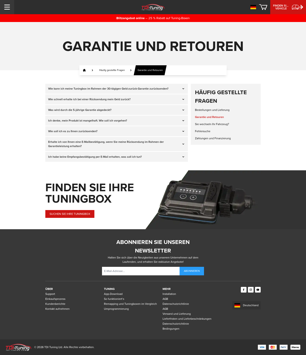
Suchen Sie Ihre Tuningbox (70, 214)
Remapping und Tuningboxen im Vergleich (130, 304)
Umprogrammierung (116, 309)
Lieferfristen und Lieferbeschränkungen (187, 319)
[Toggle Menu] (7, 7)
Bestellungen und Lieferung (212, 110)
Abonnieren (192, 271)
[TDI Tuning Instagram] (251, 290)
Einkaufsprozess (55, 299)
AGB (165, 299)
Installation (169, 294)
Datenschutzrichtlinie (176, 304)
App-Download (113, 294)
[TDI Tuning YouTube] (258, 290)
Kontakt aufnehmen (57, 309)
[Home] (153, 7)
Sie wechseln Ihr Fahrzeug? (212, 124)
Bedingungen (171, 329)
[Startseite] (84, 70)
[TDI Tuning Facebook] (243, 290)
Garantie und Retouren (209, 117)
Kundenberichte (55, 304)
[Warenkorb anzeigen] (263, 7)
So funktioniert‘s (114, 299)
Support (50, 294)
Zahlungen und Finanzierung (213, 138)
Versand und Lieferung (177, 314)
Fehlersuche (202, 131)
